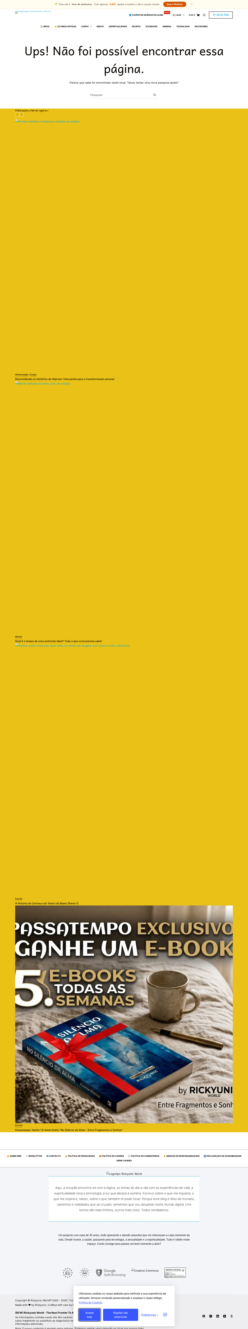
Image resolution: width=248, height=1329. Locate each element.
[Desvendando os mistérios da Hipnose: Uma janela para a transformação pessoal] (124, 246)
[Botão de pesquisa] (154, 95)
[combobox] (120, 95)
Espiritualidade (118, 26)
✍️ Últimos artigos (65, 26)
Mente (100, 26)
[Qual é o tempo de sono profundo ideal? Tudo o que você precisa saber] (124, 508)
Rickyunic (40, 1305)
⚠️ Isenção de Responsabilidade (181, 1156)
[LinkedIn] (217, 1316)
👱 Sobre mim (14, 1156)
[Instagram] (210, 1316)
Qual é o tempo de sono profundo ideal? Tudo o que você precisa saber (58, 641)
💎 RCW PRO (221, 15)
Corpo (85, 26)
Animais (166, 26)
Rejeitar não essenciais (120, 1315)
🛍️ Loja (177, 15)
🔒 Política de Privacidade (80, 1156)
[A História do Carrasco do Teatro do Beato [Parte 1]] (124, 770)
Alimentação (21, 374)
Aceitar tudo (89, 1315)
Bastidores (201, 26)
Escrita (136, 26)
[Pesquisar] (204, 15)
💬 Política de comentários (143, 1156)
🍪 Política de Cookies (111, 1156)
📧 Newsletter (33, 1156)
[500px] (231, 1316)
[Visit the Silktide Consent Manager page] (165, 1315)
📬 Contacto (53, 1156)
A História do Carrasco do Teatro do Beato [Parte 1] (46, 903)
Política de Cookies (90, 1302)
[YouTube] (224, 1316)
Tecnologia (183, 26)
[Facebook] (203, 1316)
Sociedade (151, 26)
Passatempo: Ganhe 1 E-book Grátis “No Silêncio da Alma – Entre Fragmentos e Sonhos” (69, 1130)
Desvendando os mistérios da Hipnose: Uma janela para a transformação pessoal (64, 379)
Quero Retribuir (175, 4)
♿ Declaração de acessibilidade (222, 1156)
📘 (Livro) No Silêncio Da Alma (149, 13)
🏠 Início (44, 26)
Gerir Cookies (124, 1160)
